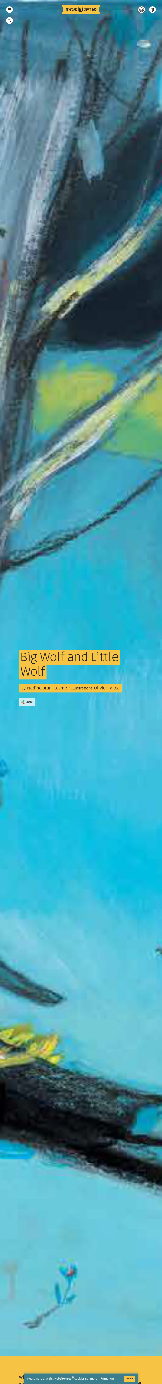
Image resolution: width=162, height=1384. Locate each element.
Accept (129, 1378)
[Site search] (9, 20)
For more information (99, 1379)
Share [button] (29, 702)
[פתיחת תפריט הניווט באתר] (9, 9)
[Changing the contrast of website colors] (152, 9)
